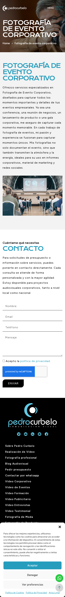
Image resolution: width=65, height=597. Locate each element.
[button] (60, 527)
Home (6, 43)
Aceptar (32, 565)
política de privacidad (35, 361)
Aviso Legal (54, 592)
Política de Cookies (14, 592)
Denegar (32, 575)
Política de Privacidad (36, 592)
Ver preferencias (32, 584)
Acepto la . (28, 361)
